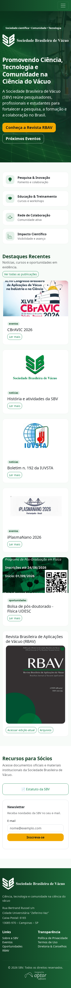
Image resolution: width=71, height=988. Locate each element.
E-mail (11, 821)
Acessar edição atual (21, 730)
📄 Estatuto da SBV (35, 789)
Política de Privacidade (53, 938)
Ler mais (14, 337)
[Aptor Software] (35, 975)
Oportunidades (12, 946)
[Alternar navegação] (63, 6)
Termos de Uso (47, 942)
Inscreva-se (35, 837)
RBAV (5, 950)
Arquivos (45, 730)
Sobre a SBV (10, 938)
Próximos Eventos (23, 138)
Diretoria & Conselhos (52, 946)
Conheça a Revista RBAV (29, 127)
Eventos (7, 942)
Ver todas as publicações (20, 274)
